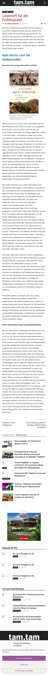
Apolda (5, 457)
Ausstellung (6, 489)
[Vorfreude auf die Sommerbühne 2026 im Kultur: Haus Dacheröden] (6, 619)
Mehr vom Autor (21, 435)
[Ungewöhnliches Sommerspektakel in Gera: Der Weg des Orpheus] (6, 608)
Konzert (5, 500)
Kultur (9, 8)
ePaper (15, 556)
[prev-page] (3, 505)
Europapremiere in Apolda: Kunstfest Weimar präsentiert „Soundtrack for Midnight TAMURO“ (30, 454)
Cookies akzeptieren (24, 658)
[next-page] (7, 505)
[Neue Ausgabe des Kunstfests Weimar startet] (7, 444)
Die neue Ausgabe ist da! (23, 554)
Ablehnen (24, 664)
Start (3, 8)
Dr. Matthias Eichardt (11, 23)
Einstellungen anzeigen (24, 671)
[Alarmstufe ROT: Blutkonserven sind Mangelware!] (7, 476)
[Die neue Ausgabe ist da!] (6, 556)
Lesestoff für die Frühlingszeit (8, 424)
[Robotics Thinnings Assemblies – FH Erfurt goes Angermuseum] (7, 486)
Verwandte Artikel (8, 435)
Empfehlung (6, 478)
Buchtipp (16, 8)
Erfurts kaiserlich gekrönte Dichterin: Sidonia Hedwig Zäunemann (36, 425)
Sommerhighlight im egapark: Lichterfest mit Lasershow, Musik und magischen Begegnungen (29, 465)
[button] (3, 3)
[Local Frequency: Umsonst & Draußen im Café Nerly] (7, 497)
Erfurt (4, 468)
